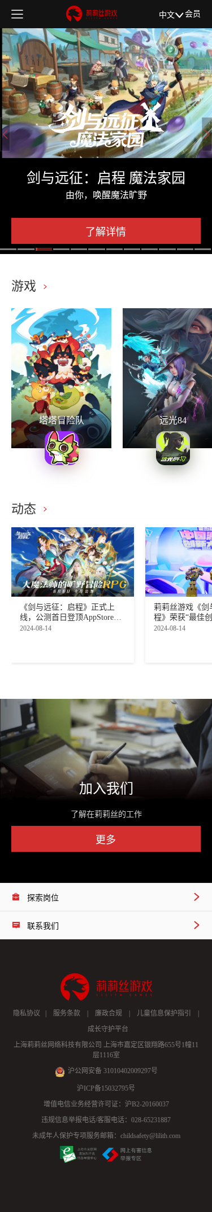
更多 (106, 840)
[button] (8, 249)
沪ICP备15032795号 (106, 1088)
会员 (193, 14)
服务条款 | (67, 1013)
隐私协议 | (29, 1013)
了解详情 (105, 232)
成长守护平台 (106, 1029)
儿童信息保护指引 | (164, 1013)
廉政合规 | (109, 1013)
